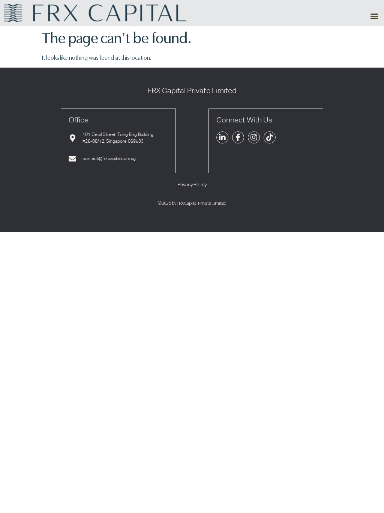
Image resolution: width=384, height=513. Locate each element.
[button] (374, 16)
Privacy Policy (192, 185)
